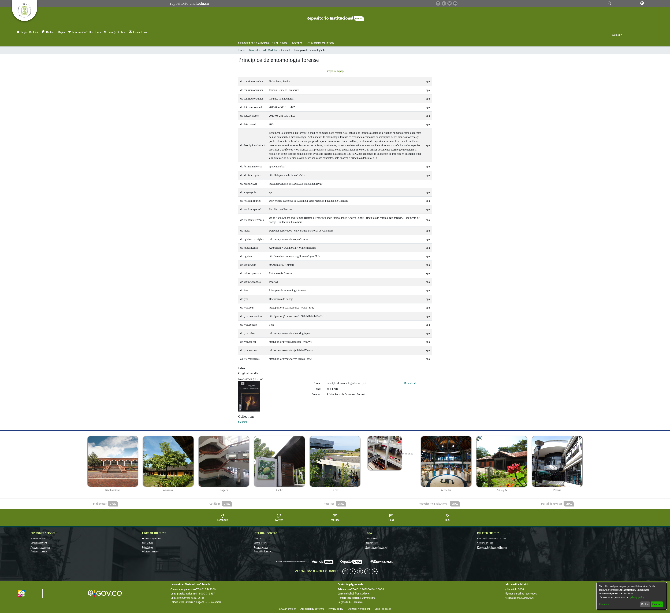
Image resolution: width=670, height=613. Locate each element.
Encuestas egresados (151, 538)
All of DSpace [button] (279, 42)
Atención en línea (38, 538)
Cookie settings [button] (287, 608)
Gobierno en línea (485, 542)
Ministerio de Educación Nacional (492, 547)
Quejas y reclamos (39, 551)
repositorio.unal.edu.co (189, 3)
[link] (242, 421)
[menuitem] (280, 42)
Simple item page (335, 70)
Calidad (257, 538)
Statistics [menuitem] (297, 42)
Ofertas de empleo (150, 551)
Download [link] (410, 383)
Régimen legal (372, 542)
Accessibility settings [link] (312, 609)
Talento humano (261, 547)
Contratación (371, 538)
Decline (645, 604)
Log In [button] (616, 34)
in (345, 571)
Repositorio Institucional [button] (330, 18)
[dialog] (632, 596)
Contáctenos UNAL (39, 542)
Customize (604, 604)
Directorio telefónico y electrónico (290, 561)
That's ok (657, 604)
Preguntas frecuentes (40, 547)
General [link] (253, 50)
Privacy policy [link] (335, 609)
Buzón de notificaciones (376, 547)
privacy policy (637, 597)
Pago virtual (147, 542)
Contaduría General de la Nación (491, 538)
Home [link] (241, 50)
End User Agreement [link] (359, 609)
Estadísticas (147, 547)
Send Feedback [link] (383, 609)
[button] (609, 3)
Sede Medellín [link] (269, 50)
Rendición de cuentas (263, 551)
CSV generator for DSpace (319, 42)
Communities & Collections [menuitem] (253, 42)
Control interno (260, 542)
